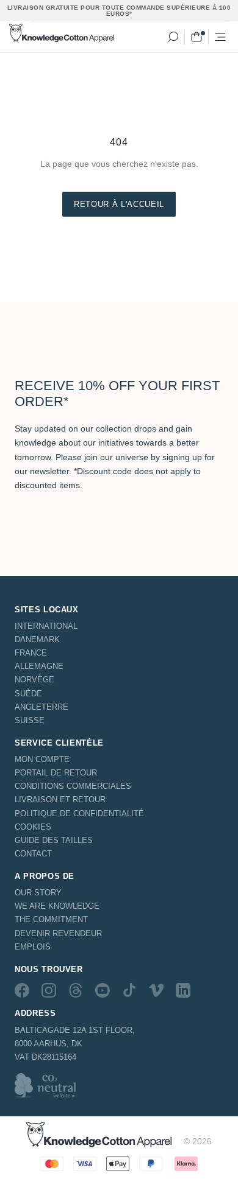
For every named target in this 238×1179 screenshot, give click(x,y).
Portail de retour (56, 772)
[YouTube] (102, 990)
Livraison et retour (60, 799)
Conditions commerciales (73, 786)
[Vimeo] (156, 990)
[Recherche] (172, 37)
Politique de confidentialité (79, 813)
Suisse (30, 720)
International (46, 626)
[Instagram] (48, 990)
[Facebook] (22, 990)
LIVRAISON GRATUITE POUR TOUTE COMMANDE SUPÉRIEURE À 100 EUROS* (119, 10)
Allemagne (39, 666)
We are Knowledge (57, 906)
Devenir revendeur (58, 933)
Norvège (34, 679)
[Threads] (75, 990)
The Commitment (51, 919)
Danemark (37, 639)
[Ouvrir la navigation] (220, 37)
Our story (38, 892)
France (31, 652)
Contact (33, 853)
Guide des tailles (54, 840)
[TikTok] (129, 990)
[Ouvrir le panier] (196, 37)
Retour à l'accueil (119, 204)
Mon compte (42, 759)
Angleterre (41, 707)
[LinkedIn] (183, 990)
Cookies (33, 826)
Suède (28, 693)
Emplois (33, 946)
